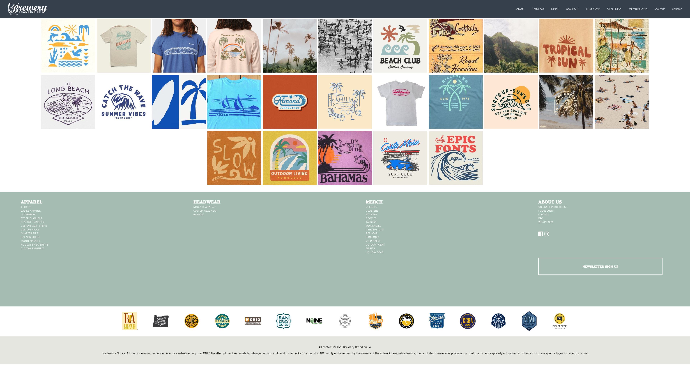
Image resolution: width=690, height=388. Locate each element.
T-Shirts (26, 206)
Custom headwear (205, 210)
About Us (659, 9)
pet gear (371, 233)
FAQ (540, 218)
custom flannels (32, 222)
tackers (371, 222)
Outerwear (28, 214)
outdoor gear (375, 244)
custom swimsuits (32, 248)
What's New (593, 9)
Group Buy (572, 9)
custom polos (30, 229)
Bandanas (372, 237)
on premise (373, 240)
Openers (371, 206)
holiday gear (374, 252)
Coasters (372, 210)
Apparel (520, 9)
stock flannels (31, 218)
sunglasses (373, 225)
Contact (677, 9)
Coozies (371, 218)
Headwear (538, 9)
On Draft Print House (552, 206)
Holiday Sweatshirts (34, 244)
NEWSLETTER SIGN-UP (600, 266)
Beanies (198, 214)
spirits (370, 248)
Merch (555, 9)
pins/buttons (375, 229)
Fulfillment (614, 9)
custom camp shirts (34, 225)
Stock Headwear (204, 206)
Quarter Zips (29, 233)
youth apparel (30, 240)
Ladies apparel (31, 210)
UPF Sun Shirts (30, 237)
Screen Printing (638, 9)
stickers (371, 214)
